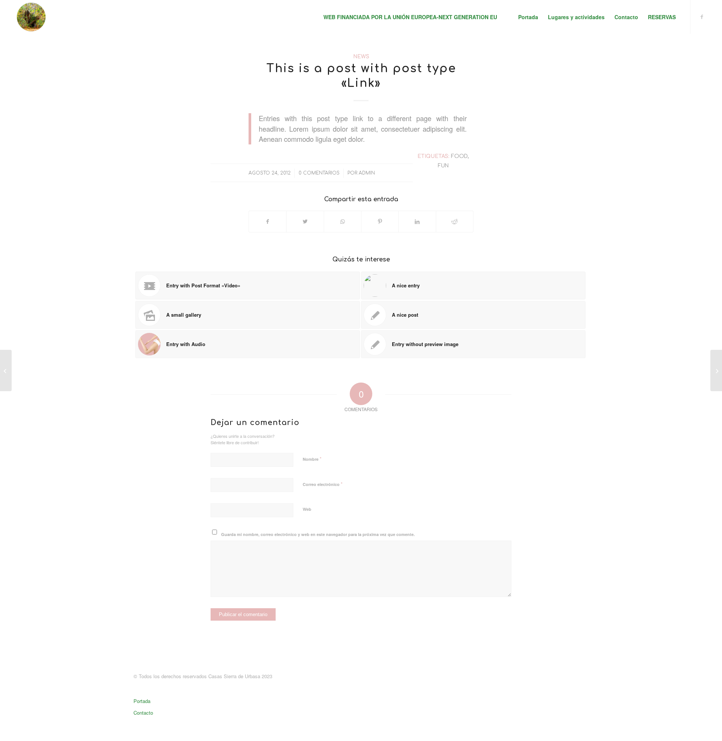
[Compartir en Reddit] (454, 221)
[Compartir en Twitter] (305, 221)
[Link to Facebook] (702, 16)
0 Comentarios (319, 173)
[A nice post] (6, 370)
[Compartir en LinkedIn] (417, 221)
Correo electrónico (323, 483)
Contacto (143, 712)
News (361, 56)
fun (443, 166)
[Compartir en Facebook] (267, 221)
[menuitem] (410, 17)
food (459, 156)
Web (307, 509)
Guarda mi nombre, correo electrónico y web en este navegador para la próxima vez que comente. (318, 534)
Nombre (312, 458)
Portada (141, 701)
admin (367, 173)
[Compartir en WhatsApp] (342, 221)
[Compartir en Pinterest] (379, 221)
